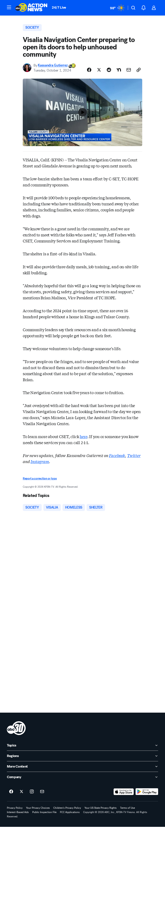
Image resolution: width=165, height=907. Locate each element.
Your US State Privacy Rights (100, 808)
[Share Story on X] (99, 69)
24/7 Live (59, 7)
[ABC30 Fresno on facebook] (11, 791)
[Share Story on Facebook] (89, 69)
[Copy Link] (138, 69)
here (83, 436)
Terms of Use (127, 808)
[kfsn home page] (16, 728)
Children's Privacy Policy (67, 808)
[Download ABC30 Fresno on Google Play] (147, 791)
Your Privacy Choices (38, 808)
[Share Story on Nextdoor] (118, 69)
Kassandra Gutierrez (52, 65)
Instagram (40, 461)
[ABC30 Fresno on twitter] (21, 791)
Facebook (117, 455)
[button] (9, 7)
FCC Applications (70, 812)
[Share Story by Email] (128, 69)
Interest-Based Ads (18, 812)
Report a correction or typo (40, 478)
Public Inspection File (44, 812)
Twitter (134, 455)
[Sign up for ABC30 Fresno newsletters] (42, 791)
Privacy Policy (15, 808)
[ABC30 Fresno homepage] (31, 7)
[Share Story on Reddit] (109, 69)
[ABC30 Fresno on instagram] (32, 791)
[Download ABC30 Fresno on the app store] (123, 791)
